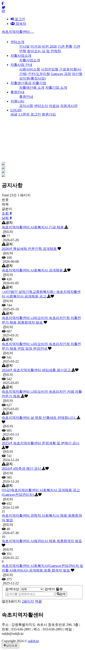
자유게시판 (69, 106)
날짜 (6, 218)
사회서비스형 (29, 69)
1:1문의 (24, 114)
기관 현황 (65, 46)
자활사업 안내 (21, 65)
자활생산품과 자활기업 (28, 83)
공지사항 (26, 106)
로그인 (19, 19)
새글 (13, 114)
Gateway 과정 (61, 74)
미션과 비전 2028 (44, 46)
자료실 (54, 106)
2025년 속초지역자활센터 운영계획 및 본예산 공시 (40, 443)
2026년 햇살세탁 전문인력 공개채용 (30, 249)
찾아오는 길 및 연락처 (44, 51)
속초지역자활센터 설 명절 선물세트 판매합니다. (39, 417)
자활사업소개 (20, 55)
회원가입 (49, 114)
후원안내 (17, 92)
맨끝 (38, 601)
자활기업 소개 (56, 87)
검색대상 (12, 589)
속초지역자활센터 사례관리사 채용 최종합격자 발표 (42, 541)
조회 (6, 213)
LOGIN (16, 110)
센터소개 (17, 42)
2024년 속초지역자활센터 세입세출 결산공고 (36, 370)
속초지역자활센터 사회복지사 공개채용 (33, 270)
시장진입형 (49, 69)
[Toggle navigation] (32, 32)
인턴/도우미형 (39, 74)
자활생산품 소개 (31, 87)
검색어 (53, 589)
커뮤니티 (17, 101)
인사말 (24, 46)
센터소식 (41, 106)
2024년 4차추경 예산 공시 (22, 468)
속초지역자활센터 (16, 31)
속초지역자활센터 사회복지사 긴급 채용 (33, 227)
